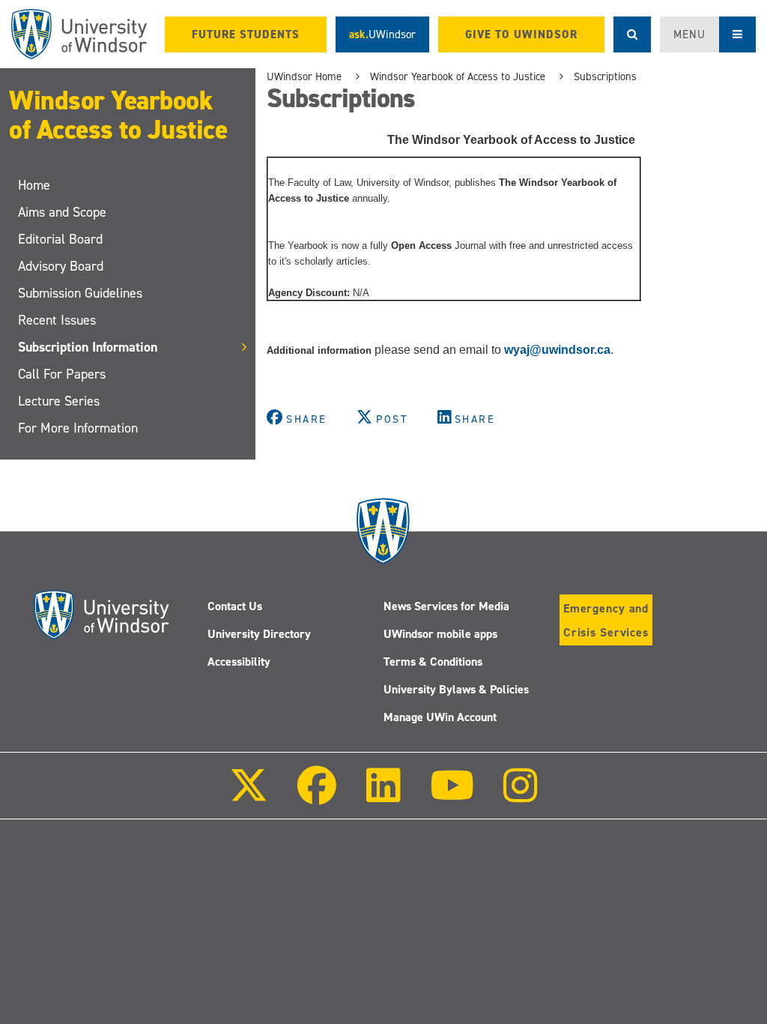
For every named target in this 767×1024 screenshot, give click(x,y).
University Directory (259, 634)
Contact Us (234, 606)
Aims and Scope (62, 212)
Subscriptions (605, 76)
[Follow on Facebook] (317, 796)
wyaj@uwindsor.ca (557, 349)
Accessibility (238, 661)
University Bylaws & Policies (456, 689)
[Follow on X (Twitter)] (249, 796)
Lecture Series (59, 401)
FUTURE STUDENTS (246, 34)
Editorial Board (60, 239)
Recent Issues (57, 320)
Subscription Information (87, 347)
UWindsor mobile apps (440, 634)
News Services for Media (446, 606)
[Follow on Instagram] (520, 796)
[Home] (79, 34)
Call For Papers (62, 374)
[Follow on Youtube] (452, 796)
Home (34, 185)
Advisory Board (60, 266)
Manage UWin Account (440, 717)
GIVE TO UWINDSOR (521, 34)
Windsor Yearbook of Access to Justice (118, 115)
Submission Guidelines (80, 293)
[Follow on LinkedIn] (382, 796)
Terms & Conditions (433, 661)
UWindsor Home (304, 76)
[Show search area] (632, 34)
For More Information (78, 428)
